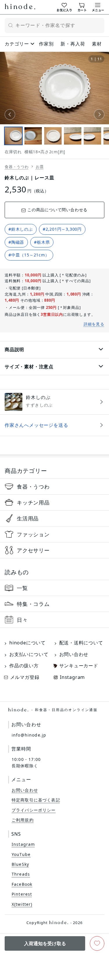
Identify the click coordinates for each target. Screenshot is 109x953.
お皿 (40, 166)
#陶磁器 (16, 242)
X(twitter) (22, 904)
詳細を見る (94, 324)
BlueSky (20, 864)
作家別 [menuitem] (46, 44)
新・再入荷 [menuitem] (72, 44)
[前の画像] (10, 114)
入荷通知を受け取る (45, 943)
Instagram (72, 677)
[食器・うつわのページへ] (54, 486)
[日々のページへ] (54, 620)
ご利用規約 (23, 820)
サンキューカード (78, 665)
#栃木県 (42, 242)
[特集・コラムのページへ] (54, 604)
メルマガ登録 (25, 677)
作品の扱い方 (24, 665)
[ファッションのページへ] (54, 534)
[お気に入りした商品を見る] (64, 7)
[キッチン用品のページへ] (54, 502)
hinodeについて (27, 642)
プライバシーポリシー (34, 810)
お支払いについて (28, 654)
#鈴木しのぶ (20, 229)
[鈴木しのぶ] (54, 401)
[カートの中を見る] (82, 7)
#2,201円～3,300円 (62, 229)
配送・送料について (81, 642)
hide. (53, 710)
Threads (21, 874)
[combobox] (54, 25)
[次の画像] (99, 114)
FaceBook (22, 884)
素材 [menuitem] (97, 44)
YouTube (21, 854)
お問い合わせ (74, 654)
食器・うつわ (17, 166)
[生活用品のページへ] (54, 518)
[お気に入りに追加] (97, 943)
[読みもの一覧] (54, 588)
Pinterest (22, 894)
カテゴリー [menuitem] (17, 44)
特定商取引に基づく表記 (36, 800)
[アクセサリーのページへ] (54, 550)
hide (20, 7)
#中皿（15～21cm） (28, 255)
